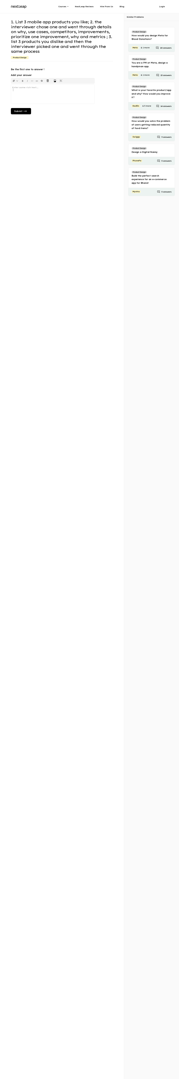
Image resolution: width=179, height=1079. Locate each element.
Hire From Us (106, 6)
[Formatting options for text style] (15, 80)
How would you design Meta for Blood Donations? (150, 37)
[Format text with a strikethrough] (42, 80)
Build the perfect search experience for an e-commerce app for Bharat (149, 179)
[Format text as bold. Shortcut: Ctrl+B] (22, 80)
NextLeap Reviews (84, 6)
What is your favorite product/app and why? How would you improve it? (151, 93)
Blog (122, 6)
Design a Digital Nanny (145, 152)
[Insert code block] (32, 80)
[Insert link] (37, 80)
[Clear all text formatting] (48, 80)
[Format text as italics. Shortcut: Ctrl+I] (27, 80)
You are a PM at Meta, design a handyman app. (150, 64)
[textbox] (53, 94)
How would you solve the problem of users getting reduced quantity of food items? (151, 124)
